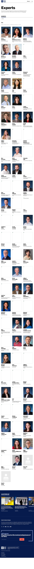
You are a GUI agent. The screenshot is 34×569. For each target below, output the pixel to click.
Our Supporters (3, 555)
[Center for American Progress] (2, 1)
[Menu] (32, 1)
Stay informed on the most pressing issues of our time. (16, 535)
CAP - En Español (3, 554)
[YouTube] (5, 527)
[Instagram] (7, 527)
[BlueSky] (10, 527)
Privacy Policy (3, 553)
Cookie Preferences (3, 556)
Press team (24, 11)
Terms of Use (2, 552)
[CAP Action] (4, 548)
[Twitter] (2, 527)
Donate (28, 1)
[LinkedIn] (9, 527)
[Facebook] (3, 527)
